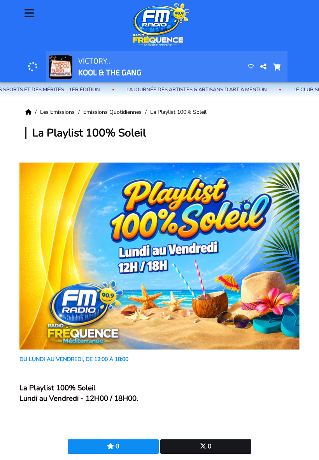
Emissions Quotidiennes (113, 112)
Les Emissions (58, 112)
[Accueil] (29, 112)
